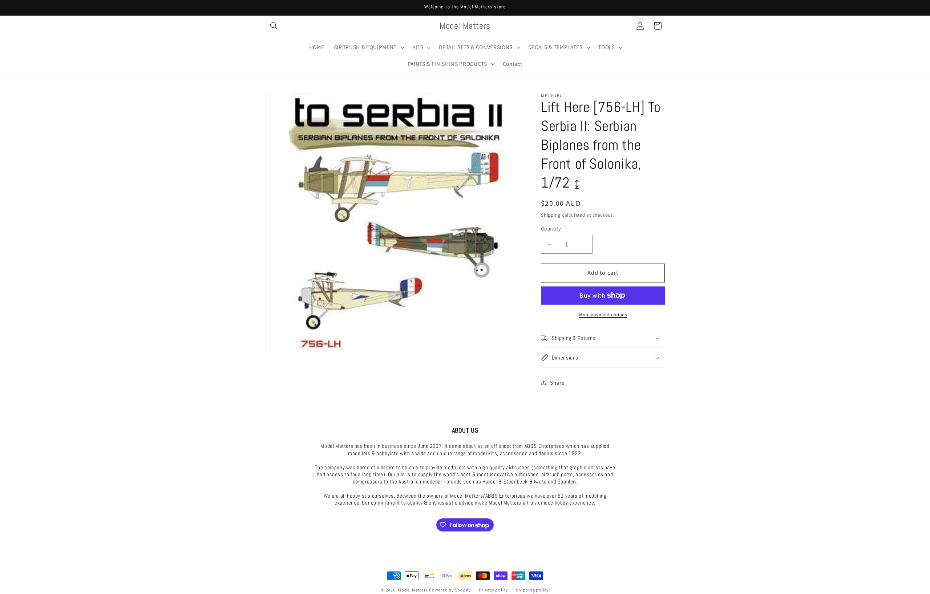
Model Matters (413, 590)
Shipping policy (532, 590)
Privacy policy (493, 590)
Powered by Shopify (450, 590)
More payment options (603, 315)
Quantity (551, 228)
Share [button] (557, 382)
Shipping (551, 215)
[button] (274, 26)
